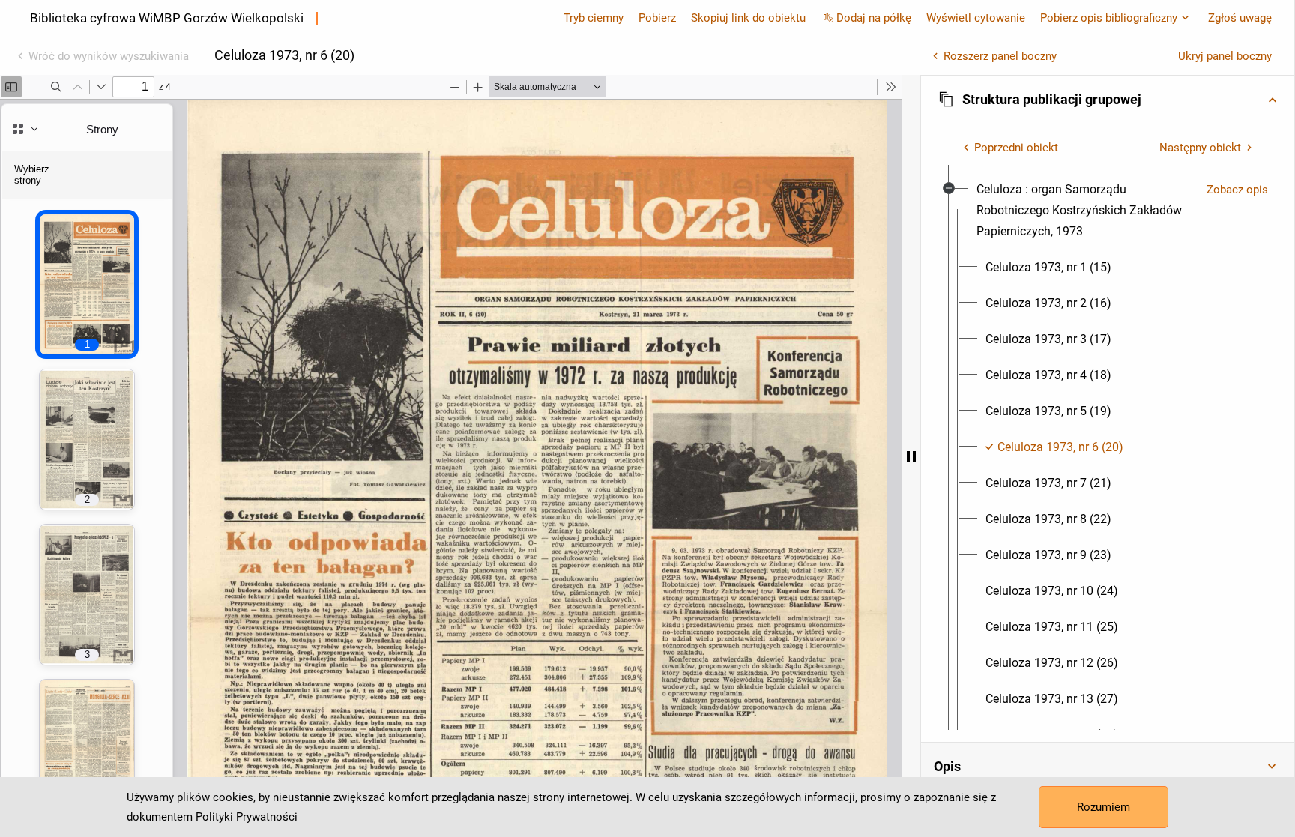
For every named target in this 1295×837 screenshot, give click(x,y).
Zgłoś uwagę (1240, 18)
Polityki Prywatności (247, 817)
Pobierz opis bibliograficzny (1108, 18)
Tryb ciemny (594, 18)
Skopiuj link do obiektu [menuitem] (748, 18)
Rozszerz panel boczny (1000, 56)
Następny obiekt (1200, 147)
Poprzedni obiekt (1016, 147)
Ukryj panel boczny (1225, 56)
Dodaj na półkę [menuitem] (873, 18)
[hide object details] (911, 456)
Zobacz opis (1237, 189)
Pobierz (657, 18)
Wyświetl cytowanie (975, 18)
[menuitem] (1086, 211)
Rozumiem (1103, 807)
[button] (1107, 100)
